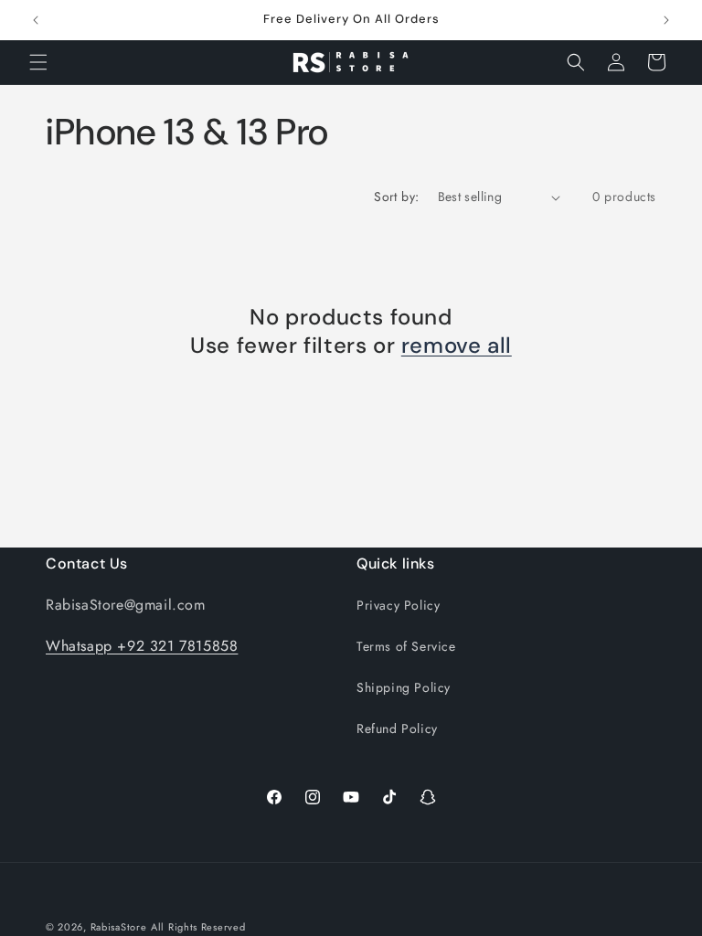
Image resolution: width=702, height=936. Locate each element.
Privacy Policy (398, 605)
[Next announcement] (666, 20)
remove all (456, 345)
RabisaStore (118, 927)
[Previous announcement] (36, 20)
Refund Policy (397, 728)
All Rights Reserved (198, 927)
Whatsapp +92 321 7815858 (142, 645)
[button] (38, 62)
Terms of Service (406, 646)
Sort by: (396, 196)
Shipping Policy (403, 687)
